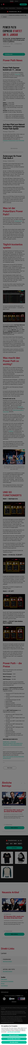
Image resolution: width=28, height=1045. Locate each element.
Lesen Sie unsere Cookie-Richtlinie (13, 1031)
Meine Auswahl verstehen (14, 1035)
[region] (14, 1034)
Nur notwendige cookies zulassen (14, 1038)
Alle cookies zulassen (14, 1042)
